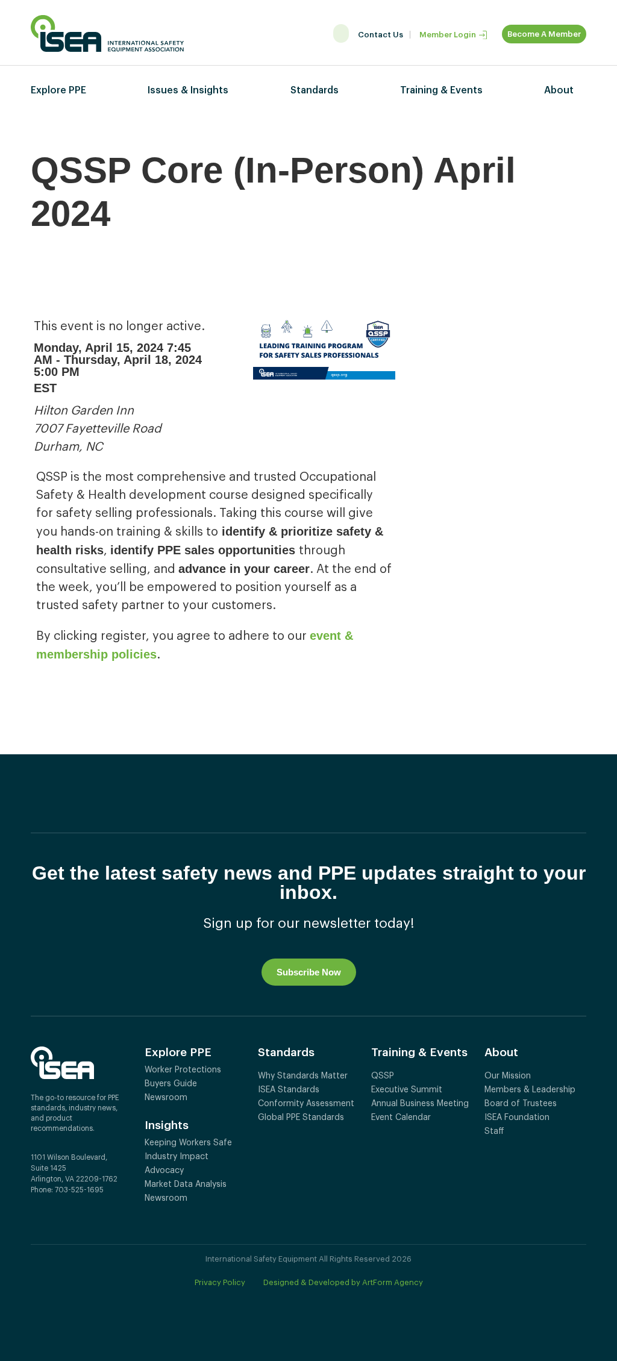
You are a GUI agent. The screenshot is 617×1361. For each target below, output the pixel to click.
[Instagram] (94, 1218)
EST (45, 388)
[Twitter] (55, 1218)
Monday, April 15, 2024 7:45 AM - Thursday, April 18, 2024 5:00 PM (118, 360)
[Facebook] (36, 1218)
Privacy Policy (220, 1282)
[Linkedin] (74, 1218)
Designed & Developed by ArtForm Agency (343, 1282)
